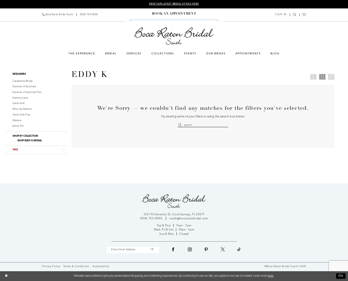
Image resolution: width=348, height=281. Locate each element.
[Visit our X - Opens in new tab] (222, 250)
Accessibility (100, 266)
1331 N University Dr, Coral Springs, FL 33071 (174, 214)
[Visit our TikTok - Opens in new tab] (239, 250)
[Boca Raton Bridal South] (174, 36)
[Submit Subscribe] (151, 249)
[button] (281, 14)
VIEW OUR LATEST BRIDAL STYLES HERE (174, 4)
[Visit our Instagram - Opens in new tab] (190, 250)
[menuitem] (70, 14)
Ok (340, 275)
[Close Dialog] (6, 276)
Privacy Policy (51, 266)
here (271, 275)
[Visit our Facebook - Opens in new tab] (173, 250)
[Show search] (294, 15)
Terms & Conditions (76, 266)
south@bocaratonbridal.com (188, 218)
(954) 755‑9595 (151, 218)
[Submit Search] (181, 125)
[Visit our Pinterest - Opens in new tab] (206, 250)
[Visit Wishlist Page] (304, 15)
